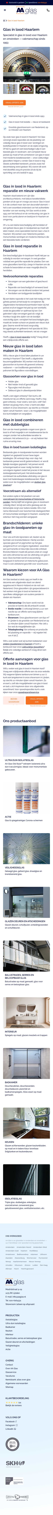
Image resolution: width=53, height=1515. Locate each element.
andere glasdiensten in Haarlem (17, 644)
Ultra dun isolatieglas (16, 1323)
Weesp (8, 1261)
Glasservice (11, 1372)
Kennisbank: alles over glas (18, 1379)
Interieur (9, 1334)
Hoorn (16, 1269)
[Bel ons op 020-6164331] (48, 9)
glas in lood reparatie (20, 337)
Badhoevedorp (22, 1254)
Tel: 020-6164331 (13, 1300)
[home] (26, 10)
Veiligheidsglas (13, 1345)
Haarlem (24, 1251)
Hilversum (18, 1265)
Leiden (35, 1265)
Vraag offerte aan (14, 103)
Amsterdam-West (40, 1247)
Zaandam (9, 1258)
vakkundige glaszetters (33, 647)
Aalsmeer (34, 1254)
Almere (27, 1265)
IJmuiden (9, 1265)
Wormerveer (31, 1258)
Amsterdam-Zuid (12, 1251)
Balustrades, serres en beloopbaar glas (24, 1338)
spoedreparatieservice (28, 692)
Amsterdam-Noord (24, 1247)
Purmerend (43, 1258)
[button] (5, 9)
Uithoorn (43, 1254)
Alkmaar (9, 1269)
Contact (9, 1365)
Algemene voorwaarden (17, 1383)
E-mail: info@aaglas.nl (16, 1297)
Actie (8, 1349)
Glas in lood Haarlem (16, 21)
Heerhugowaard (27, 1269)
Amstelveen (10, 1254)
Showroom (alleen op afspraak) (20, 1304)
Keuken (9, 1331)
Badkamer (10, 1327)
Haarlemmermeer (20, 1261)
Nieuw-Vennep (35, 1261)
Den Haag (43, 1265)
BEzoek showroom (14, 700)
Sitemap (9, 1387)
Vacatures (10, 1376)
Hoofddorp (33, 1251)
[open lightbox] (26, 65)
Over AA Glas (12, 1368)
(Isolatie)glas (12, 1319)
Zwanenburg (20, 1258)
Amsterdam (10, 1247)
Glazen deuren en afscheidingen (20, 1342)
